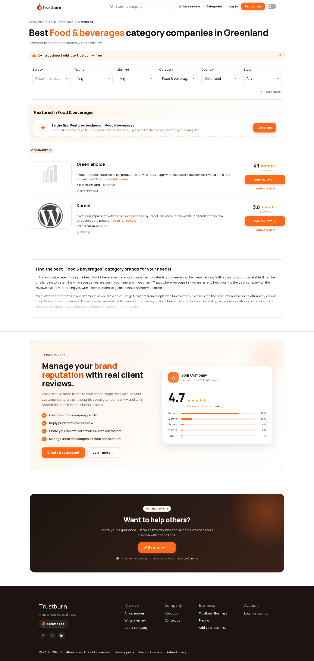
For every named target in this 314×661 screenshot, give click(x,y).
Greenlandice (91, 164)
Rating (79, 69)
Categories (214, 6)
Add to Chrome (188, 558)
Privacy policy (125, 652)
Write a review (189, 6)
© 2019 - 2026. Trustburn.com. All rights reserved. (75, 652)
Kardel (83, 205)
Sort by (37, 69)
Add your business (212, 627)
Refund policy (176, 652)
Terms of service (150, 652)
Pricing (204, 620)
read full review (116, 179)
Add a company (136, 627)
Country (207, 69)
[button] (51, 78)
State (248, 69)
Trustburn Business (213, 613)
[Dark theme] (271, 6)
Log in (233, 6)
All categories (134, 613)
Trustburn (53, 606)
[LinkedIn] (61, 635)
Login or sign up (256, 613)
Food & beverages (61, 22)
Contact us (172, 620)
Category (166, 69)
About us (171, 613)
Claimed (123, 69)
